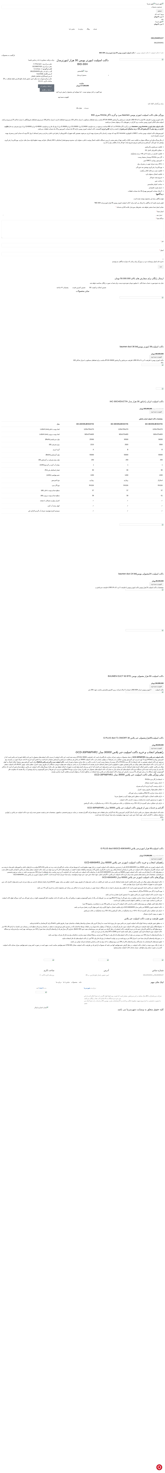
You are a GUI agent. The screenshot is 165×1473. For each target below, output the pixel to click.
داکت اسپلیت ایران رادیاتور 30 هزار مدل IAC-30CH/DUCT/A (137, 401)
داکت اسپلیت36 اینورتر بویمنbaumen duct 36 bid (142, 346)
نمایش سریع (156, 342)
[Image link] (41, 998)
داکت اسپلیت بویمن (143, 53)
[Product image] (160, 391)
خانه (162, 53)
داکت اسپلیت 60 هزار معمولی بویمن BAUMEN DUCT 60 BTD (136, 676)
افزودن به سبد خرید (63, 97)
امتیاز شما (160, 211)
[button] (156, 357)
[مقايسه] (161, 342)
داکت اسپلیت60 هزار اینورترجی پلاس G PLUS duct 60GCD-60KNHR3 (132, 848)
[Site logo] (159, 3)
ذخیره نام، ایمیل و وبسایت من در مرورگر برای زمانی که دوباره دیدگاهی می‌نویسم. (138, 261)
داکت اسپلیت (155, 53)
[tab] (86, 108)
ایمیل (161, 250)
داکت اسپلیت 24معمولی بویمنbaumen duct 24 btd (141, 574)
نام (162, 241)
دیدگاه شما (160, 218)
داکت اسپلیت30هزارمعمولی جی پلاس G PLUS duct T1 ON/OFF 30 (133, 738)
